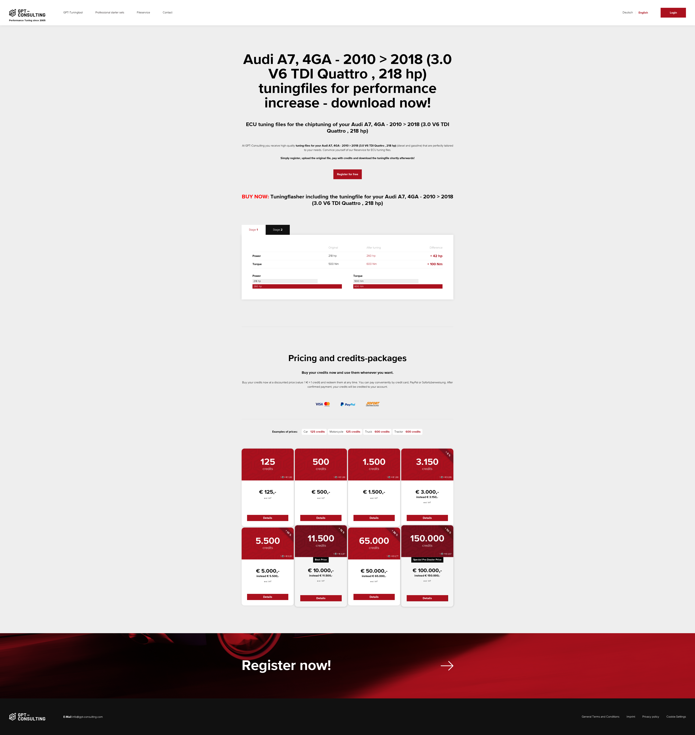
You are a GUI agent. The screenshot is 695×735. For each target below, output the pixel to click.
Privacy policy (650, 716)
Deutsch (628, 12)
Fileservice (143, 12)
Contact (167, 12)
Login (673, 12)
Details (267, 518)
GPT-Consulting (255, 145)
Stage (253, 229)
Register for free (347, 174)
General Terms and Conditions (600, 716)
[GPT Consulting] (27, 13)
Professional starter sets (109, 12)
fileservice (360, 150)
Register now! (286, 666)
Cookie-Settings (676, 716)
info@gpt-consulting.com (87, 717)
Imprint (631, 716)
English (643, 12)
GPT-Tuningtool (73, 12)
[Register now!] (447, 665)
